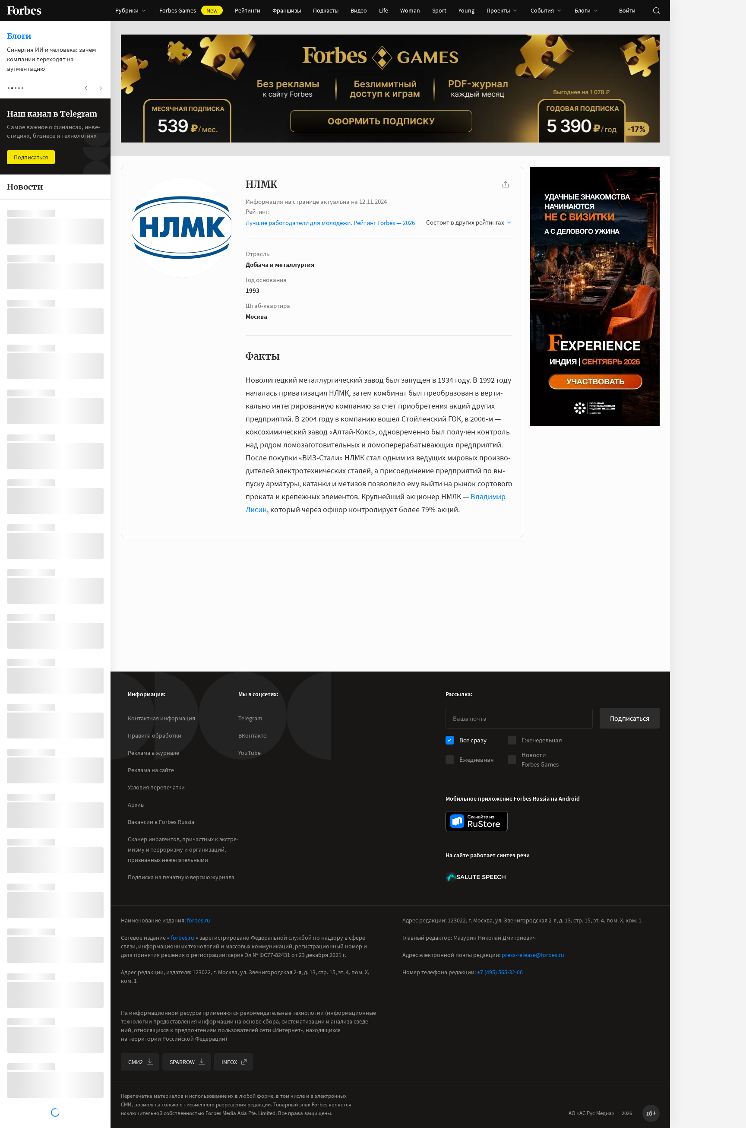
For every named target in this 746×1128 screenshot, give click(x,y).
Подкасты (325, 10)
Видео (359, 10)
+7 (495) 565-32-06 (500, 972)
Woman (410, 10)
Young (466, 10)
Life (383, 10)
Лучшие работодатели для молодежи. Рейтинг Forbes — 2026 (330, 223)
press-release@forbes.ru (533, 955)
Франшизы (286, 10)
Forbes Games (188, 10)
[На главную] (24, 10)
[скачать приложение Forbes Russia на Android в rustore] (477, 821)
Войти (627, 10)
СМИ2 (135, 1062)
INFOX (229, 1062)
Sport (439, 10)
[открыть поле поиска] (656, 10)
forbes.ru (198, 920)
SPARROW (182, 1062)
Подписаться (629, 718)
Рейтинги (247, 10)
